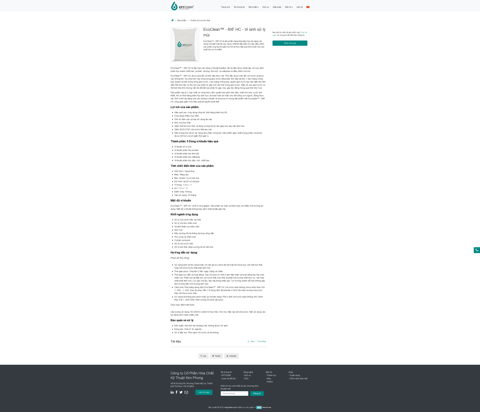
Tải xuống (261, 341)
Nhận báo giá (290, 43)
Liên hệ (299, 7)
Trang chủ (225, 7)
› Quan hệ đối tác (228, 378)
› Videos (269, 381)
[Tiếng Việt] (307, 7)
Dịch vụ (265, 7)
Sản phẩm (253, 7)
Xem (252, 341)
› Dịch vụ (247, 375)
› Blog (268, 378)
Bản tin (288, 7)
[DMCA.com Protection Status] (264, 407)
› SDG (245, 378)
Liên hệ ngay (203, 392)
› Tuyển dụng (294, 375)
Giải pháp (277, 7)
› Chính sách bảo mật (298, 378)
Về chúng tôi (239, 7)
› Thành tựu (271, 375)
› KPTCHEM (226, 375)
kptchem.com (231, 407)
